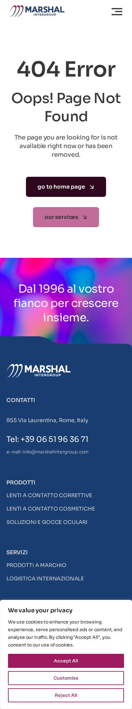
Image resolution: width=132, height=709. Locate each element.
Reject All (66, 695)
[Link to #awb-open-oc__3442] (116, 11)
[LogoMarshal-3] (37, 7)
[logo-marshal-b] (38, 366)
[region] (66, 654)
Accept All (66, 661)
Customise (66, 678)
